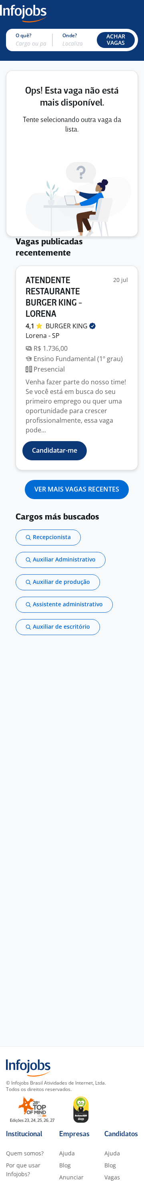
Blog (65, 1165)
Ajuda (67, 1153)
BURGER (67, 326)
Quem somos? (25, 1153)
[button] (116, 40)
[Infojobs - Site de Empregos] (23, 12)
